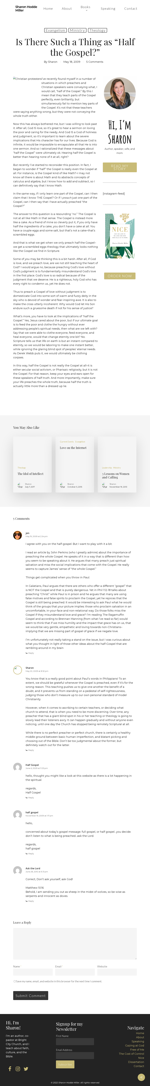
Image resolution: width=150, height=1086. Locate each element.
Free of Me (137, 1049)
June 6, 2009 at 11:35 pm (37, 768)
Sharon (52, 61)
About (140, 1037)
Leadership (107, 467)
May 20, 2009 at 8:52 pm (37, 671)
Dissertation (136, 1062)
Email (59, 966)
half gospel (32, 812)
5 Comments (94, 61)
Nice (141, 1058)
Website (102, 966)
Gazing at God (134, 1045)
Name (17, 966)
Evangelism (55, 30)
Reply (31, 653)
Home (140, 1033)
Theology (98, 30)
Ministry (77, 30)
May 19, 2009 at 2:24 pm (37, 536)
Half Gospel (32, 765)
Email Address (64, 1049)
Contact (139, 1066)
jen (27, 533)
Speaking (138, 1041)
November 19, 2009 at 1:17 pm (39, 815)
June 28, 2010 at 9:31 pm (37, 871)
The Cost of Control (131, 1053)
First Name (62, 1036)
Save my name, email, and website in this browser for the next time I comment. (59, 981)
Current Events (67, 441)
